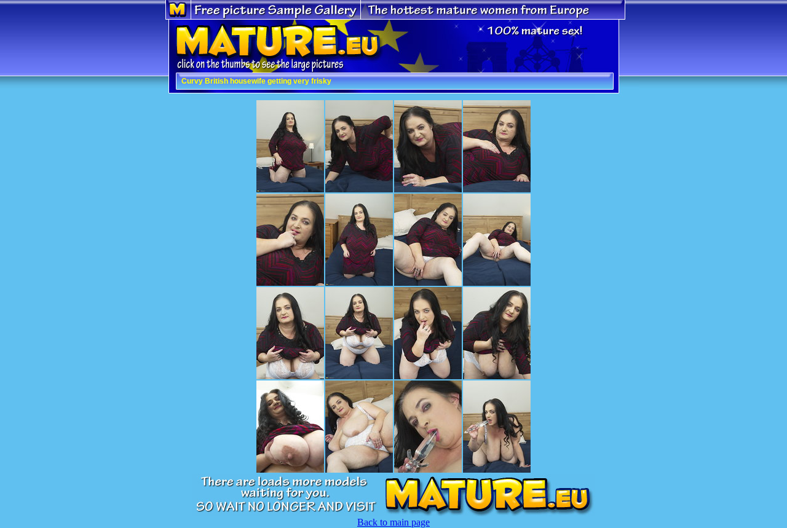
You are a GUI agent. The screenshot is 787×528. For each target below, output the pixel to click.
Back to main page (393, 522)
